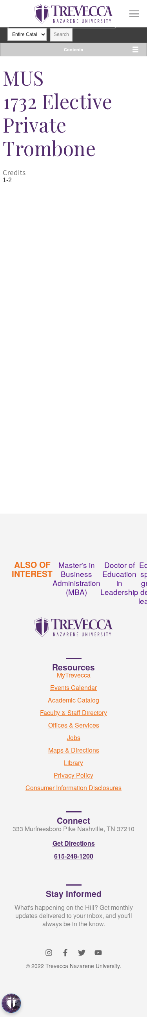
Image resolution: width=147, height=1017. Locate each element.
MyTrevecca (74, 674)
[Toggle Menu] (134, 14)
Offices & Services (73, 725)
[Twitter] (81, 952)
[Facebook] (65, 952)
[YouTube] (98, 952)
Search (61, 34)
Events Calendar (73, 687)
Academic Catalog (73, 699)
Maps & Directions (73, 750)
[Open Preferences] (11, 1003)
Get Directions (74, 843)
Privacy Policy (73, 775)
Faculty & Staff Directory (73, 712)
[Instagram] (49, 952)
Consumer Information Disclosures (73, 787)
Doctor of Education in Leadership (119, 578)
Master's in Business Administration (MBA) (76, 578)
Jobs (73, 737)
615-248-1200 (73, 856)
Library (73, 762)
